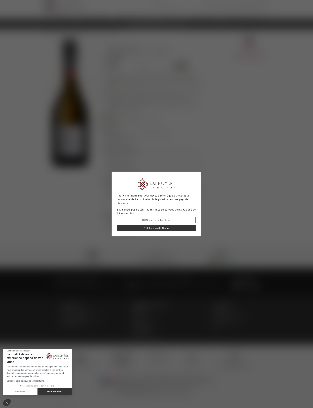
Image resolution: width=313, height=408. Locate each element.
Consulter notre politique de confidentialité (25, 381)
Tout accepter (54, 391)
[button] (7, 402)
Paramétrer (20, 391)
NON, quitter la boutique (156, 220)
